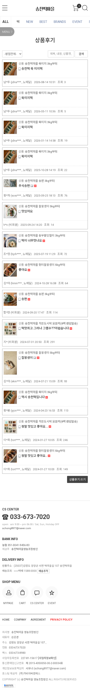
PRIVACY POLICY (61, 619)
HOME (6, 619)
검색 (85, 8)
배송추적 (43, 571)
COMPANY (20, 619)
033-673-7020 (30, 517)
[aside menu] (4, 7)
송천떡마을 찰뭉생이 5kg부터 (42, 206)
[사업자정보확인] (47, 658)
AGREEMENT (38, 619)
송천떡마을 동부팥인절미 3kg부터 (45, 235)
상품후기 (77, 479)
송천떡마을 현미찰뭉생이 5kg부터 (45, 264)
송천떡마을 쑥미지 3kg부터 (41, 63)
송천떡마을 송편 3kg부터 (40, 180)
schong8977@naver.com (16, 528)
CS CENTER (10, 509)
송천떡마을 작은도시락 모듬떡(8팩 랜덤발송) (51, 323)
